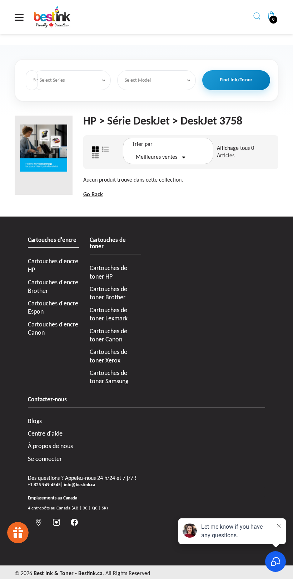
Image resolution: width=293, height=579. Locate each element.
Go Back (93, 195)
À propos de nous (50, 446)
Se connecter (45, 459)
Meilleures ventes (156, 157)
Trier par (142, 144)
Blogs (35, 421)
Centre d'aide (45, 434)
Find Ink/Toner (236, 80)
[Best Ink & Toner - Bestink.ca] (52, 17)
